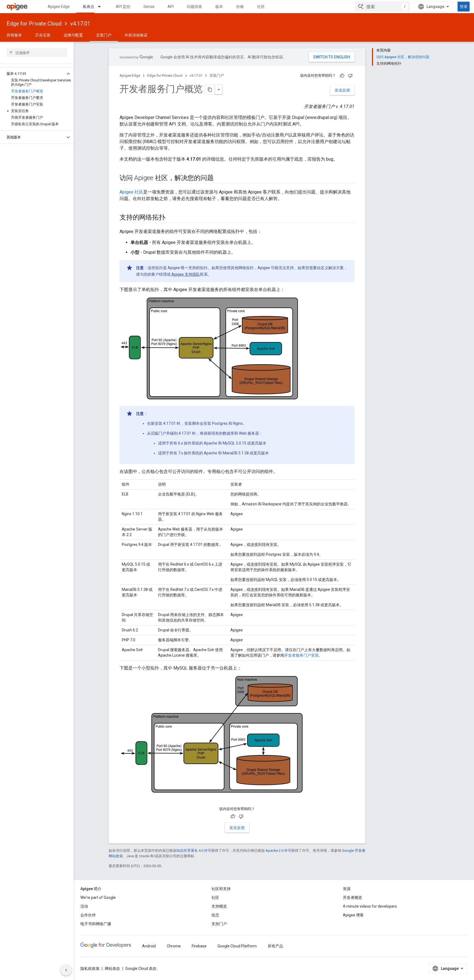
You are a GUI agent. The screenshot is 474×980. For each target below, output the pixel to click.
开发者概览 (352, 897)
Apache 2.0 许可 (278, 850)
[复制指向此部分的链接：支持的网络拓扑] (170, 218)
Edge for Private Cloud (34, 23)
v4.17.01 (80, 23)
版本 (219, 6)
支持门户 (219, 924)
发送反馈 (342, 90)
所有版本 (14, 35)
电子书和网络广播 (95, 924)
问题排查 (194, 6)
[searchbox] (37, 52)
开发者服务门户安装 (301, 655)
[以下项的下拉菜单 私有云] (101, 6)
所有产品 (275, 946)
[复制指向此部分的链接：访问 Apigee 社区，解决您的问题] (218, 178)
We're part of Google (98, 897)
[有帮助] (342, 76)
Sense (148, 6)
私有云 (88, 6)
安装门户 (103, 35)
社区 (261, 6)
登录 (463, 6)
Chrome (174, 946)
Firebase (199, 946)
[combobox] (382, 7)
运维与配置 (73, 35)
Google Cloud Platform (237, 946)
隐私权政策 (90, 968)
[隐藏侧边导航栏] (66, 970)
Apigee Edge (59, 6)
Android (149, 946)
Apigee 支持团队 (185, 274)
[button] (32, 73)
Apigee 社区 (131, 192)
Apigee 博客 (353, 915)
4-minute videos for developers (370, 906)
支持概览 (219, 906)
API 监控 (123, 6)
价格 (240, 6)
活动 (84, 906)
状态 (215, 915)
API (171, 6)
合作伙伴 (88, 915)
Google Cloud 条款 (141, 968)
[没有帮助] (350, 76)
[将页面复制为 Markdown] (210, 89)
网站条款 (112, 968)
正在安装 (42, 35)
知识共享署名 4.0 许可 (193, 850)
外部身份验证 (136, 35)
